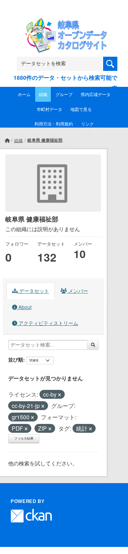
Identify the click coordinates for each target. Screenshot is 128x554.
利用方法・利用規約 (53, 124)
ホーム (24, 94)
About (24, 306)
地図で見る (81, 109)
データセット (33, 290)
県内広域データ (96, 94)
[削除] (59, 395)
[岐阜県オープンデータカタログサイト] (64, 22)
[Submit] (93, 345)
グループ (64, 94)
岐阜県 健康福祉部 (45, 140)
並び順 (15, 359)
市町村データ (49, 109)
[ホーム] (7, 140)
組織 (43, 94)
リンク (87, 124)
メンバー (77, 290)
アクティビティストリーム (47, 322)
